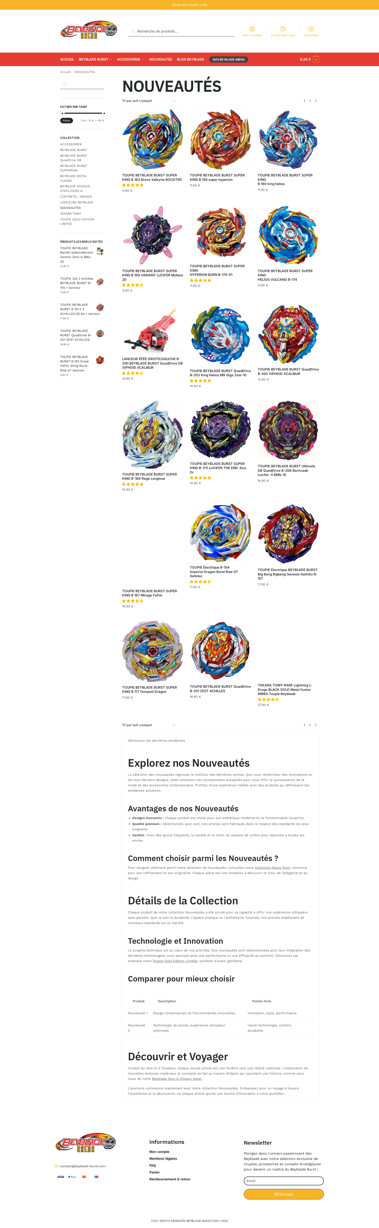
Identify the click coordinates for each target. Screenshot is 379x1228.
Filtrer (66, 120)
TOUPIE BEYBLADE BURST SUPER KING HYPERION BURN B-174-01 (217, 270)
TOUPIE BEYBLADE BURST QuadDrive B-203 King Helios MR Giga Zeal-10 (220, 373)
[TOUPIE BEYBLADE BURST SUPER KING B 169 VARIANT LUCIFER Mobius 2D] (152, 235)
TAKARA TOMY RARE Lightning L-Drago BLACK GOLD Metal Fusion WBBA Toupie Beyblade (285, 689)
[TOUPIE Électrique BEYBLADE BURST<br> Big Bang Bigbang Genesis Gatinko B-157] (288, 534)
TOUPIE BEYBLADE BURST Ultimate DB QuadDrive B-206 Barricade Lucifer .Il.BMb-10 (286, 470)
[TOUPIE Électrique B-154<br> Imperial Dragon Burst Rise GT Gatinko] (220, 533)
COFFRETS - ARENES (76, 196)
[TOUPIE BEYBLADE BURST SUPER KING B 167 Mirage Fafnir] (152, 545)
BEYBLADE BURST (73, 150)
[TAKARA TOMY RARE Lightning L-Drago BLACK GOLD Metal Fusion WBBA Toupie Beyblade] (288, 650)
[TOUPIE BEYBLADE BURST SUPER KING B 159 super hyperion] (220, 139)
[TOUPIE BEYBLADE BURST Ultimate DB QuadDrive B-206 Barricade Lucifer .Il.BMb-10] (288, 430)
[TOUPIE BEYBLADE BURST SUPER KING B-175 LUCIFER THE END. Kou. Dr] (220, 429)
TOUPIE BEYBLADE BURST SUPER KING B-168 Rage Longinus (149, 476)
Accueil (65, 72)
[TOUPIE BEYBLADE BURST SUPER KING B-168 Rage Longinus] (152, 434)
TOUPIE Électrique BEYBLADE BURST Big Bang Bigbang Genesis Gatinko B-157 (288, 574)
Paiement (311, 35)
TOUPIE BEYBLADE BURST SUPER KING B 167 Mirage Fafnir (149, 593)
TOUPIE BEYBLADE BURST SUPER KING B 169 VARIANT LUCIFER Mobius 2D (152, 275)
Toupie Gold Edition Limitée (175, 961)
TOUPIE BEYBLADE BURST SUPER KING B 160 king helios (285, 179)
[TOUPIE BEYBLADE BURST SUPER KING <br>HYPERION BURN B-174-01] (220, 233)
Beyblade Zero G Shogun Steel (177, 1079)
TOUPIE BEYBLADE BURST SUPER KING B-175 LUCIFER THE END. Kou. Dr (218, 468)
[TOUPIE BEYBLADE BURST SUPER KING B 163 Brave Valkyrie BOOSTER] (152, 139)
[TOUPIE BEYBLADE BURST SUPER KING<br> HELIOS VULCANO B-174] (288, 235)
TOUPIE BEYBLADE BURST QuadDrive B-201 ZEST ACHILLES (220, 688)
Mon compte (252, 35)
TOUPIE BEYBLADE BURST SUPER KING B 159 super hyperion (217, 177)
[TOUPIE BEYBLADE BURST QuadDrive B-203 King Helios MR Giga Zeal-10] (220, 335)
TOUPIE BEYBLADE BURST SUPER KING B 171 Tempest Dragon (149, 689)
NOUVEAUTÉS (70, 208)
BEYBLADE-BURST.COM (189, 5)
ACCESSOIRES (71, 144)
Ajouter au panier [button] (153, 200)
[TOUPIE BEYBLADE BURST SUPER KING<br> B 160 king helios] (288, 139)
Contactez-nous (283, 35)
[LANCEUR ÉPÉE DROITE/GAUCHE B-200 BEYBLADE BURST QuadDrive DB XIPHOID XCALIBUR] (152, 329)
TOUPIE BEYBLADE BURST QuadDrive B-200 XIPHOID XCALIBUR (288, 371)
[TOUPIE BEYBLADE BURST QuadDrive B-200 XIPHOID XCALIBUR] (288, 334)
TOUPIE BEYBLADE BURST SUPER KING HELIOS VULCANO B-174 (285, 275)
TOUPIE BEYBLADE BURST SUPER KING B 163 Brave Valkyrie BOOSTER (152, 177)
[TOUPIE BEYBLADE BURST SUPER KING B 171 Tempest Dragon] (152, 651)
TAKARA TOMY (70, 213)
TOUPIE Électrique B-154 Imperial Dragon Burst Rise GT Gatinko (214, 571)
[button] (133, 185)
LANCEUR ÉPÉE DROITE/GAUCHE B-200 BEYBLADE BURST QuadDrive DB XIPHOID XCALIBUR (152, 363)
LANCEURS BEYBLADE (76, 202)
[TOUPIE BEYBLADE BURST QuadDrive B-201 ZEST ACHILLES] (220, 650)
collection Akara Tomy (272, 868)
